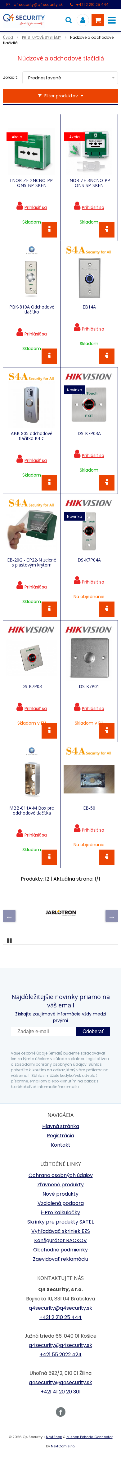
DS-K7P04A (89, 559)
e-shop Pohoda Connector (89, 1436)
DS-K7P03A (89, 433)
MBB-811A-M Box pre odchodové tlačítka (31, 810)
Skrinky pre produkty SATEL (60, 1221)
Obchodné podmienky (60, 1249)
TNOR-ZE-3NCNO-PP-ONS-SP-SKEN (89, 183)
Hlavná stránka (60, 1126)
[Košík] (98, 20)
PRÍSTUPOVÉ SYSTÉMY (41, 37)
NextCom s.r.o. (63, 1446)
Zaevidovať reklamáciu (60, 1259)
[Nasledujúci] (111, 916)
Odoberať (93, 1031)
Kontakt (60, 1144)
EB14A (89, 306)
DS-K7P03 (31, 686)
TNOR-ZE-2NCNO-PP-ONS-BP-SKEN (31, 183)
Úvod (8, 37)
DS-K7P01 (89, 686)
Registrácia (60, 1135)
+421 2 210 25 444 (92, 4)
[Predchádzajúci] (9, 916)
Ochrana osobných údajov (61, 1175)
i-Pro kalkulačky (60, 1212)
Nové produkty (60, 1193)
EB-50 (89, 808)
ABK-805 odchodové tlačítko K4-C (31, 436)
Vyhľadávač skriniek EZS (60, 1231)
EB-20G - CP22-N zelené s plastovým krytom (31, 562)
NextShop (54, 1436)
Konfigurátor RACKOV (60, 1240)
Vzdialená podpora (61, 1203)
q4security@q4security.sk (38, 4)
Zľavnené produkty (60, 1184)
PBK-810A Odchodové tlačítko (31, 309)
